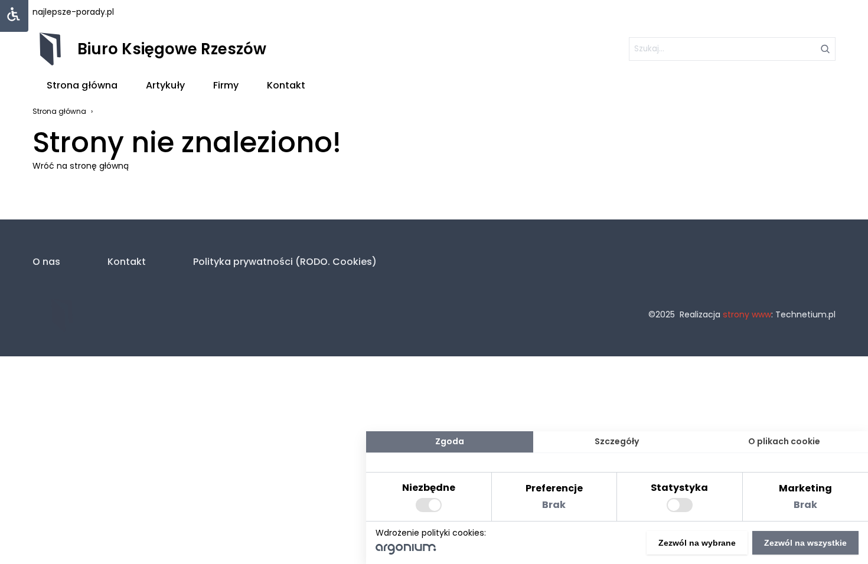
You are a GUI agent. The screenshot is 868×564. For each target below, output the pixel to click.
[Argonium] (406, 552)
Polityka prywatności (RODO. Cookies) (285, 261)
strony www (747, 314)
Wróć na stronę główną (80, 166)
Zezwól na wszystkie (805, 542)
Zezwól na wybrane (697, 542)
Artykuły (165, 85)
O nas (46, 261)
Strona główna (82, 85)
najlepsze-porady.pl (73, 12)
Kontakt (286, 85)
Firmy (226, 85)
